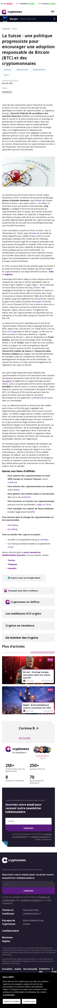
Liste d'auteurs (42, 756)
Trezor (48, 504)
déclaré (38, 200)
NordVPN (30, 512)
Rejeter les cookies (11, 1001)
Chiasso (16, 362)
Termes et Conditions (8, 912)
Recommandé (30, 969)
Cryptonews (6, 29)
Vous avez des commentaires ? (32, 912)
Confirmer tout (29, 1001)
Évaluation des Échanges (44, 971)
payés (39, 301)
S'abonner (28, 828)
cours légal (12, 331)
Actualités (7, 969)
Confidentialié (8, 995)
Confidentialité (10, 930)
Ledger (39, 504)
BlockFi (27, 497)
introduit (33, 233)
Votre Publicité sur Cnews (33, 922)
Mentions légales (7, 939)
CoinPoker (44, 539)
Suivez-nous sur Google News (25, 577)
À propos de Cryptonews (8, 922)
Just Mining (13, 529)
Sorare (11, 547)
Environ (36, 287)
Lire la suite (24, 738)
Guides (18, 969)
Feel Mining (13, 525)
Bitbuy (17, 489)
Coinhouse (12, 482)
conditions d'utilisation (40, 837)
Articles (14, 29)
